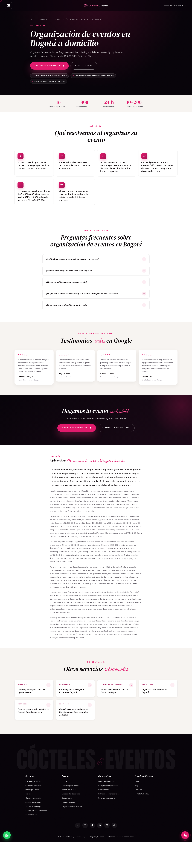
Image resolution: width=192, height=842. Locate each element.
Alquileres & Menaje (33, 806)
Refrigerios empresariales (108, 794)
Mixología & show (32, 790)
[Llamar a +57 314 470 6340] (185, 835)
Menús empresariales (106, 781)
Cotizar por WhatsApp (48, 66)
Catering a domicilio (33, 798)
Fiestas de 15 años (69, 790)
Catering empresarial (106, 798)
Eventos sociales (68, 802)
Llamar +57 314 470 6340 (116, 428)
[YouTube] (99, 825)
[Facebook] (77, 825)
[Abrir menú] (8, 5)
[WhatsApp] (114, 825)
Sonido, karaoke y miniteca (36, 811)
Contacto (138, 790)
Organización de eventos (72, 806)
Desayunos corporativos (108, 785)
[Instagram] (85, 825)
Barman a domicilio (33, 785)
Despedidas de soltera (71, 794)
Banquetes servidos (33, 802)
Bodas (64, 781)
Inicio (33, 19)
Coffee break (103, 790)
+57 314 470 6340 (178, 6)
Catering (29, 794)
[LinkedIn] (107, 825)
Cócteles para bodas (70, 785)
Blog (136, 785)
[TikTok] (92, 825)
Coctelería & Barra (32, 781)
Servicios (45, 19)
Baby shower (67, 798)
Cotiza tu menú (83, 66)
